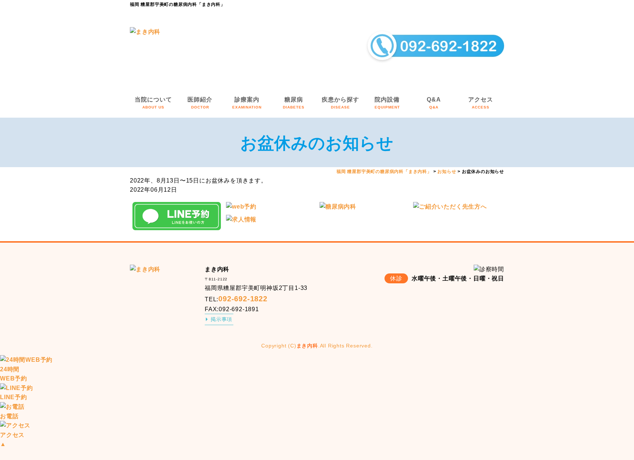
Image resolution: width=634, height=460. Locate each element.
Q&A (434, 102)
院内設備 (387, 102)
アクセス (480, 102)
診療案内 (247, 102)
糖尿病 (294, 102)
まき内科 (307, 346)
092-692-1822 (242, 299)
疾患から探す (340, 102)
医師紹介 (199, 102)
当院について (153, 102)
